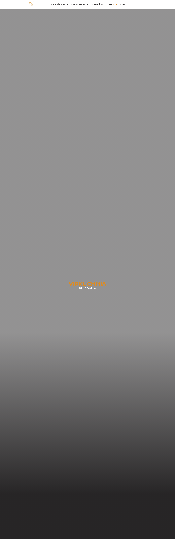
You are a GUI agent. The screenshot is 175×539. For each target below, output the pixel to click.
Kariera (122, 4)
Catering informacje (90, 4)
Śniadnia (102, 4)
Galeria (109, 4)
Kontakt (116, 4)
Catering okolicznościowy (72, 4)
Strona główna (56, 4)
